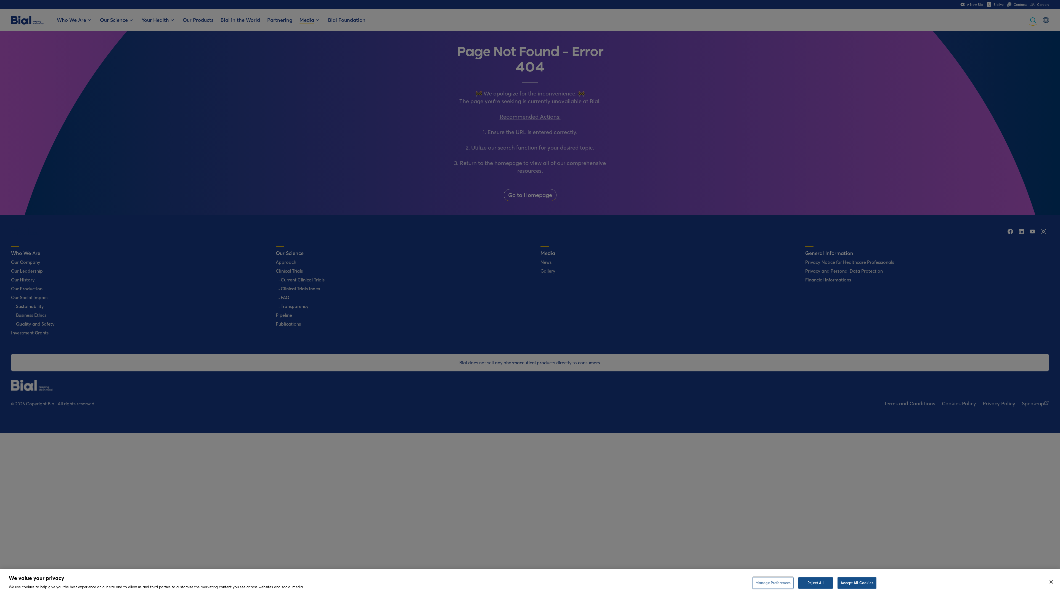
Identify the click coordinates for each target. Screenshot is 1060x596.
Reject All (815, 583)
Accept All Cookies (857, 583)
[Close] (1051, 582)
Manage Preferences (773, 583)
